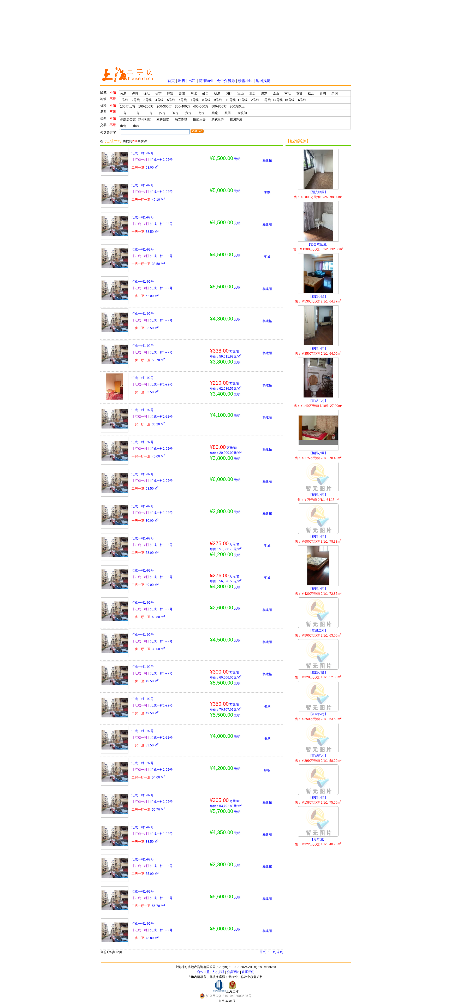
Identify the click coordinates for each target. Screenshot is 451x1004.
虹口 (205, 93)
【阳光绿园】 (318, 194)
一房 (123, 113)
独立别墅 (181, 119)
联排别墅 (144, 119)
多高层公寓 (128, 119)
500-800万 (219, 106)
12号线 (254, 100)
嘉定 (252, 93)
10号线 (231, 100)
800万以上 (237, 106)
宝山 (241, 93)
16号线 (301, 100)
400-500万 (200, 106)
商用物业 (206, 81)
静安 (170, 93)
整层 (227, 113)
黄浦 (123, 93)
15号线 (289, 100)
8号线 (206, 100)
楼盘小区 (245, 81)
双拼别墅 (163, 119)
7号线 (195, 100)
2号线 (136, 100)
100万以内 (127, 106)
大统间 (242, 113)
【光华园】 (318, 841)
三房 (149, 113)
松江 (311, 93)
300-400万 (182, 106)
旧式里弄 (199, 119)
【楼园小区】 (318, 299)
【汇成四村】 (318, 716)
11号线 (242, 100)
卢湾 (135, 93)
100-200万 (145, 106)
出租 (192, 81)
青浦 (323, 93)
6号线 (183, 100)
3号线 (148, 100)
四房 (162, 113)
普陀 (182, 93)
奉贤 (299, 93)
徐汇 (147, 93)
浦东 (264, 93)
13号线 (266, 100)
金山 (276, 93)
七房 (201, 113)
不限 (113, 92)
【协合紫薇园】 (318, 246)
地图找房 (263, 81)
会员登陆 (233, 972)
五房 (175, 113)
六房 (188, 113)
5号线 (171, 100)
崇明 (334, 93)
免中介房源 (226, 81)
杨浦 (217, 93)
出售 (181, 81)
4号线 (159, 100)
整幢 (214, 113)
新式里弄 (217, 119)
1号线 (124, 100)
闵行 (229, 93)
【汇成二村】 (318, 403)
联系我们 (248, 972)
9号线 (218, 100)
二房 (136, 113)
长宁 (158, 93)
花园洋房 (236, 119)
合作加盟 (203, 972)
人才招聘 (218, 972)
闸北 (194, 93)
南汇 (287, 93)
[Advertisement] (225, 32)
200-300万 (164, 106)
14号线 (278, 100)
